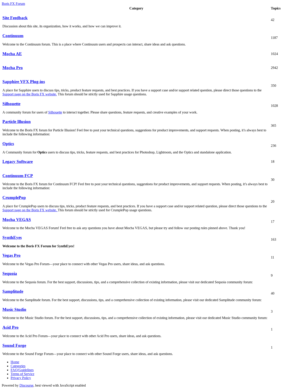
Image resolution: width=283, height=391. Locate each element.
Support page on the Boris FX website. (29, 94)
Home (15, 362)
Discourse (26, 385)
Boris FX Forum (13, 4)
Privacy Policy (21, 378)
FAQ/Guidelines (22, 370)
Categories (18, 366)
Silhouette (55, 112)
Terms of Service (22, 374)
